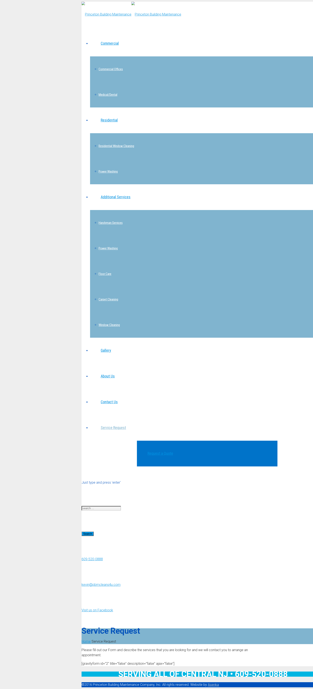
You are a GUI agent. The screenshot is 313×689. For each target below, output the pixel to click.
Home (86, 641)
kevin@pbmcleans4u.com (101, 585)
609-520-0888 (92, 559)
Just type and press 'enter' (101, 482)
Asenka (213, 685)
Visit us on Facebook (97, 610)
